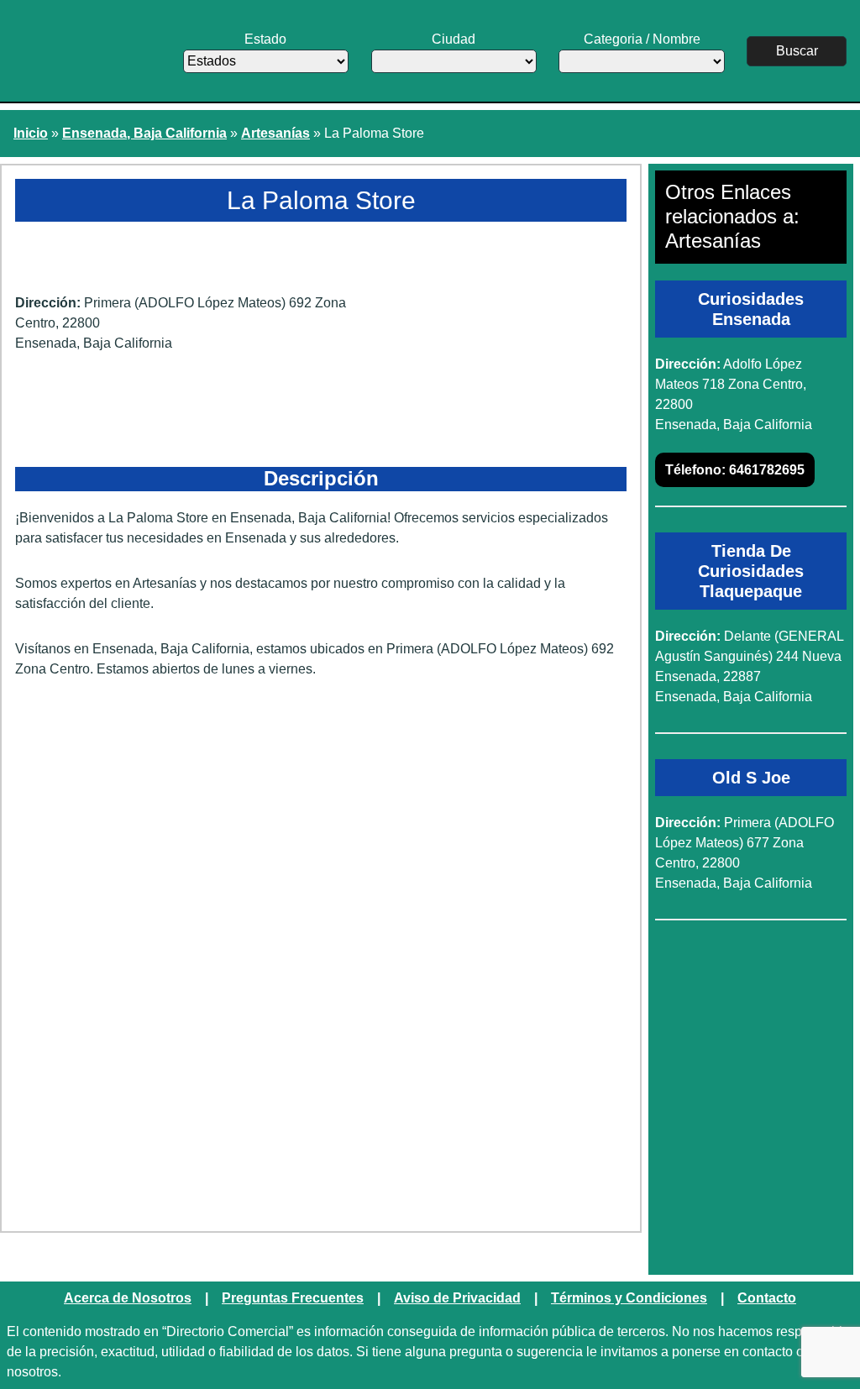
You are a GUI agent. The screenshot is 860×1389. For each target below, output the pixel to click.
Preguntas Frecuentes (293, 1298)
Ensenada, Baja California (144, 133)
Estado (265, 39)
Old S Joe (751, 777)
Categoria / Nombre (642, 39)
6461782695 (735, 470)
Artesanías (275, 133)
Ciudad (453, 39)
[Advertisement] (321, 822)
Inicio (30, 133)
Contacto (766, 1298)
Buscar (797, 51)
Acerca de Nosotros (127, 1298)
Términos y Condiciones (629, 1298)
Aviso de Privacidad (457, 1298)
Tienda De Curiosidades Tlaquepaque (751, 571)
